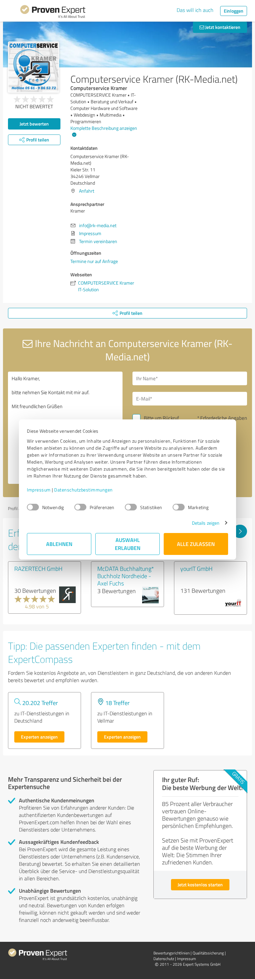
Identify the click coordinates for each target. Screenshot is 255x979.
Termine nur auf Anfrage (94, 261)
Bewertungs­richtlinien (171, 953)
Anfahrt (86, 191)
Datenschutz (163, 958)
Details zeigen (205, 523)
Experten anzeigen (39, 737)
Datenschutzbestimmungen (83, 490)
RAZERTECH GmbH (38, 569)
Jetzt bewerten (34, 124)
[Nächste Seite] (240, 531)
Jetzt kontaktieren (222, 27)
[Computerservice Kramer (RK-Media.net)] (33, 67)
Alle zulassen (196, 544)
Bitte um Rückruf (161, 417)
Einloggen (233, 11)
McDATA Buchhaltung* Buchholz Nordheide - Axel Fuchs (125, 576)
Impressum (39, 490)
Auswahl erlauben (127, 544)
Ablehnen (59, 544)
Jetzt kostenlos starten (200, 884)
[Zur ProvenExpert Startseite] (52, 12)
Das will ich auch (195, 10)
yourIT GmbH (196, 569)
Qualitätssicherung (208, 953)
